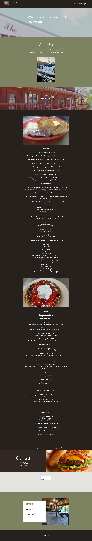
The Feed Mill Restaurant (15, 2)
